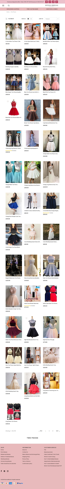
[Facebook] (1, 471)
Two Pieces (13, 12)
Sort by (41, 18)
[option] (13, 9)
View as (23, 18)
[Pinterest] (4, 471)
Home (8, 12)
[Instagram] (7, 471)
